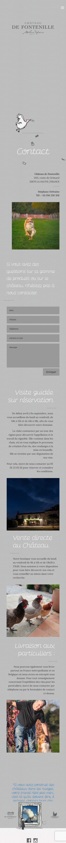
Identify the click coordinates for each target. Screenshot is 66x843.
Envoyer (51, 372)
